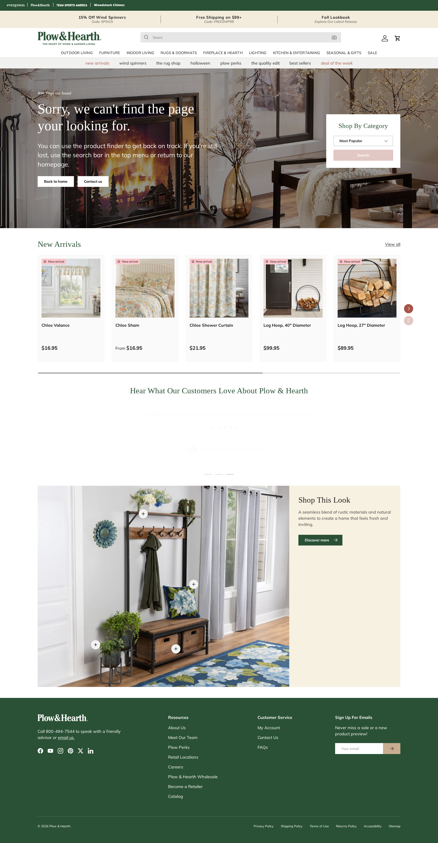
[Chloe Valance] (71, 288)
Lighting (258, 52)
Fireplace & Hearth (223, 52)
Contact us (93, 181)
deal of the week (337, 63)
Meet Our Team (183, 737)
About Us (177, 727)
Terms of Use (319, 826)
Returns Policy (346, 826)
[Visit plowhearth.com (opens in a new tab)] (40, 5)
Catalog (175, 796)
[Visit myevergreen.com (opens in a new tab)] (16, 5)
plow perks (230, 63)
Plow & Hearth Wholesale (193, 776)
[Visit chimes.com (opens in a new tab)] (109, 5)
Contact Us (268, 737)
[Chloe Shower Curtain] (219, 288)
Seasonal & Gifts (343, 52)
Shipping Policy (291, 826)
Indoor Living (140, 52)
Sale (372, 52)
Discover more (317, 540)
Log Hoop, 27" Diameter (361, 325)
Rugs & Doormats (179, 52)
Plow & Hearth (59, 826)
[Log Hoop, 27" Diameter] (367, 288)
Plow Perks (179, 747)
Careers (175, 767)
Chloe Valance (56, 325)
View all (392, 244)
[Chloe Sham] (144, 288)
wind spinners (132, 63)
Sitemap (394, 826)
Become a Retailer (185, 786)
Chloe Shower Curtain (211, 325)
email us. (66, 737)
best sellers (300, 63)
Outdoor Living (77, 52)
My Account (269, 727)
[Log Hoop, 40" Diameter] (292, 288)
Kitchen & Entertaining (296, 52)
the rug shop (168, 63)
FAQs (263, 747)
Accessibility (372, 826)
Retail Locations (183, 757)
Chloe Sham (127, 325)
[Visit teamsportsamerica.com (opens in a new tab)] (72, 5)
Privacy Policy (264, 826)
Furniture (109, 52)
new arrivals (97, 63)
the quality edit (265, 63)
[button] (398, 38)
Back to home (56, 181)
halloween (200, 63)
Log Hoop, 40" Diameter (287, 325)
